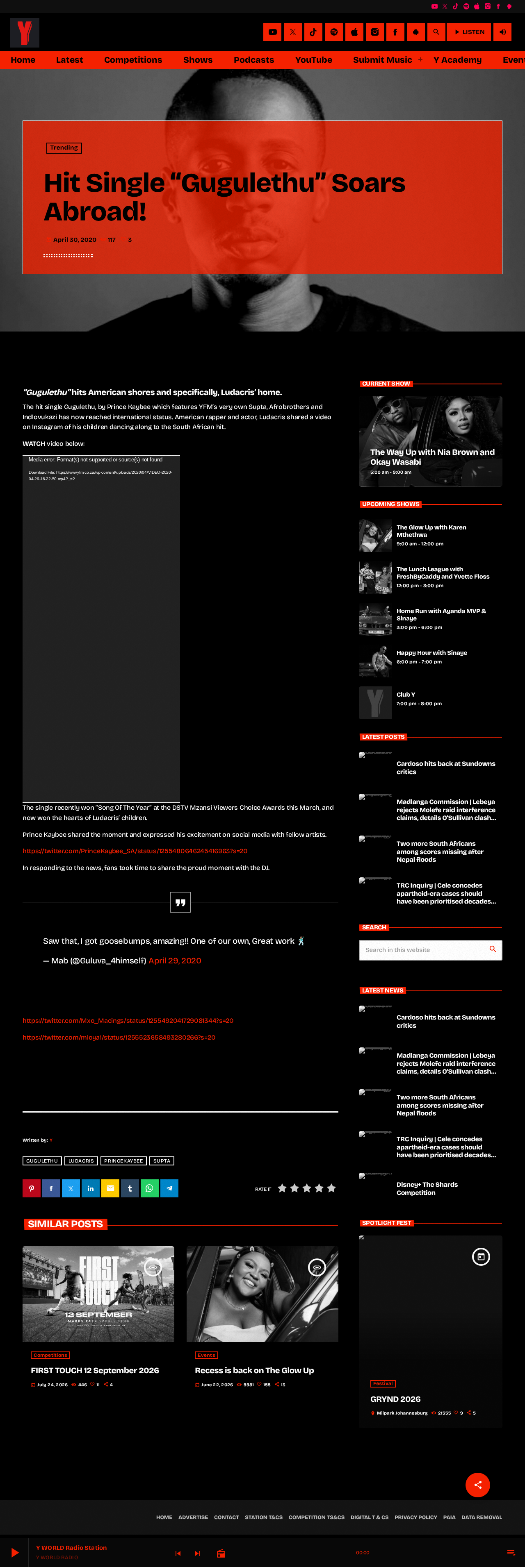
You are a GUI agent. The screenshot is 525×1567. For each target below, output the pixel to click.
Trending (64, 148)
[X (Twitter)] (445, 6)
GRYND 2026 (395, 1399)
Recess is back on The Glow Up (254, 1371)
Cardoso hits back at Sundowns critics (446, 768)
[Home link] (24, 32)
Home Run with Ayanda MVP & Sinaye (441, 615)
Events (206, 1355)
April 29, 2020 (174, 960)
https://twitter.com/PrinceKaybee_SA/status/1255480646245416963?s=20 (135, 851)
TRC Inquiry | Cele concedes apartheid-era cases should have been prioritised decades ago (444, 897)
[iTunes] (477, 6)
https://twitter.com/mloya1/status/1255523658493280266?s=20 (119, 1037)
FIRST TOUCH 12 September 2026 (95, 1371)
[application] (101, 629)
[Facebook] (498, 6)
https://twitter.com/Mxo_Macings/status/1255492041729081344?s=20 (128, 1020)
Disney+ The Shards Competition (427, 1189)
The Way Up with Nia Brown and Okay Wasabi (432, 457)
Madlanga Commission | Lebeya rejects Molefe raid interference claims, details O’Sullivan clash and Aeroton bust (446, 814)
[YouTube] (434, 6)
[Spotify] (466, 6)
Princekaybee (123, 1161)
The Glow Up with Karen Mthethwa (431, 531)
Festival (383, 1384)
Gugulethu (42, 1161)
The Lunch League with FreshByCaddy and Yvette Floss (443, 573)
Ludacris (81, 1161)
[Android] (509, 6)
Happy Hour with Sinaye (432, 653)
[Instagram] (487, 6)
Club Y (406, 695)
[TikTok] (455, 6)
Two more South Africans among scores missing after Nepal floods (440, 851)
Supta (162, 1161)
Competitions (50, 1355)
